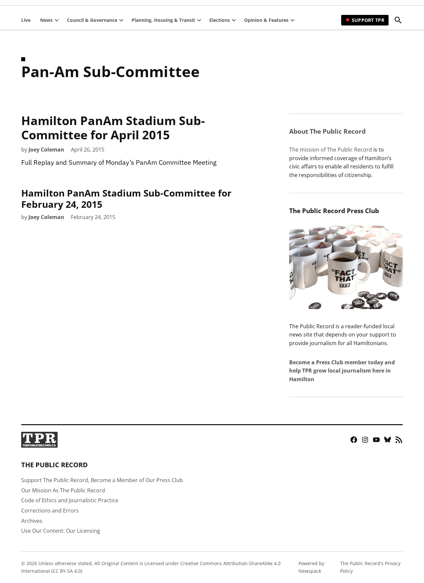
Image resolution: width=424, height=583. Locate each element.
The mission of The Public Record (330, 149)
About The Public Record (327, 131)
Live (25, 20)
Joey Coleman (46, 149)
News (46, 20)
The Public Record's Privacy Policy (370, 567)
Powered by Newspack (311, 567)
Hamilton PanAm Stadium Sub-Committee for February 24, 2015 (126, 198)
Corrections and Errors (50, 510)
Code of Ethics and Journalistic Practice (69, 500)
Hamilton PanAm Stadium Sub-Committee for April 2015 (113, 127)
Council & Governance (92, 20)
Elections (219, 20)
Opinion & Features (266, 20)
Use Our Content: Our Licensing (60, 530)
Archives (31, 520)
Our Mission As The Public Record (63, 490)
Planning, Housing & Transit (163, 20)
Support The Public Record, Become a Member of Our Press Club (102, 480)
